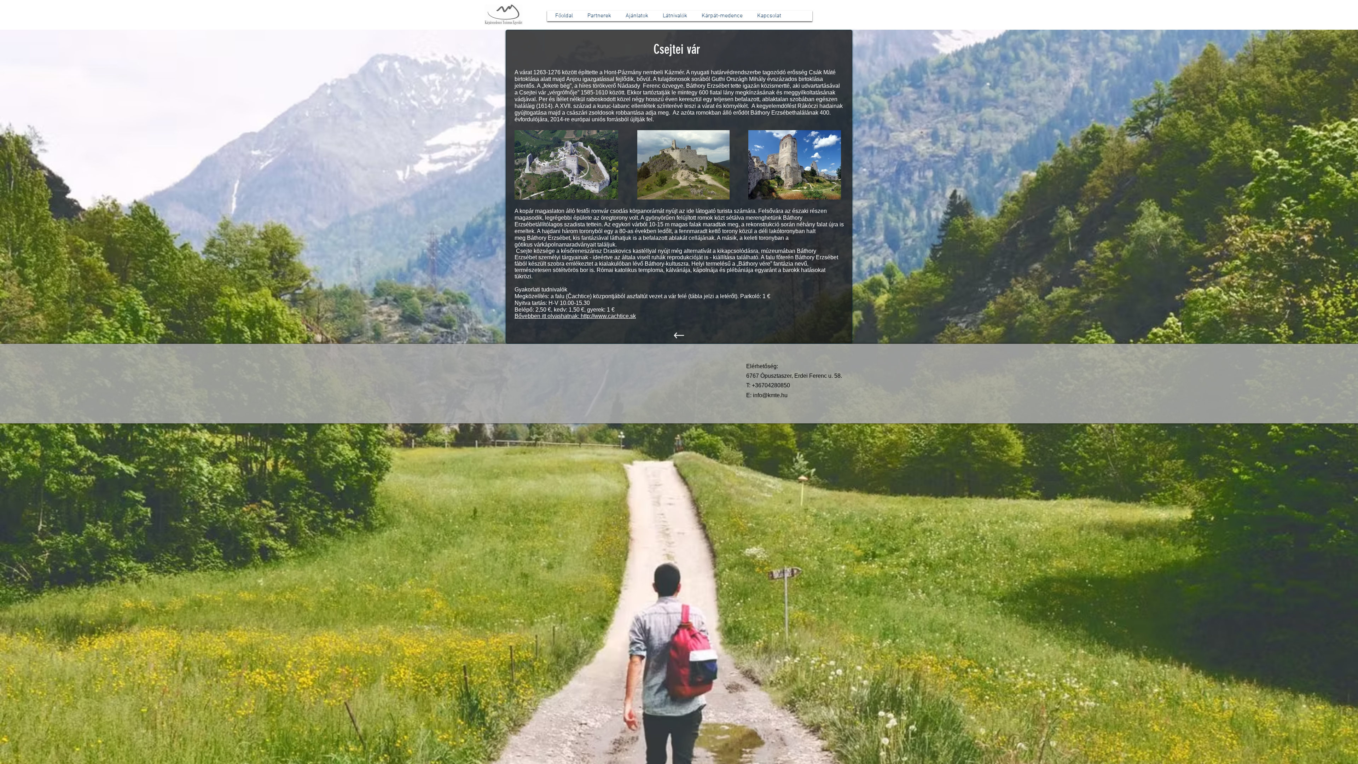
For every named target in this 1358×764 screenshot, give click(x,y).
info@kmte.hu (770, 395)
